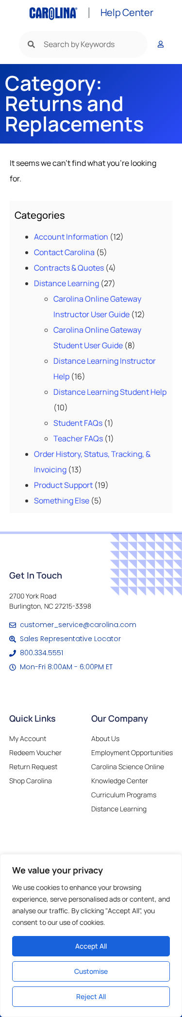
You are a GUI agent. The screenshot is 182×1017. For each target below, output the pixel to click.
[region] (91, 935)
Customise (91, 971)
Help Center (126, 12)
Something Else (61, 500)
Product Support (63, 485)
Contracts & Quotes (69, 267)
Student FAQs (77, 423)
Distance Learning (66, 283)
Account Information (71, 236)
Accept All (91, 946)
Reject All (91, 996)
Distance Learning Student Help (109, 392)
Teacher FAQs (78, 438)
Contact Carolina (64, 252)
